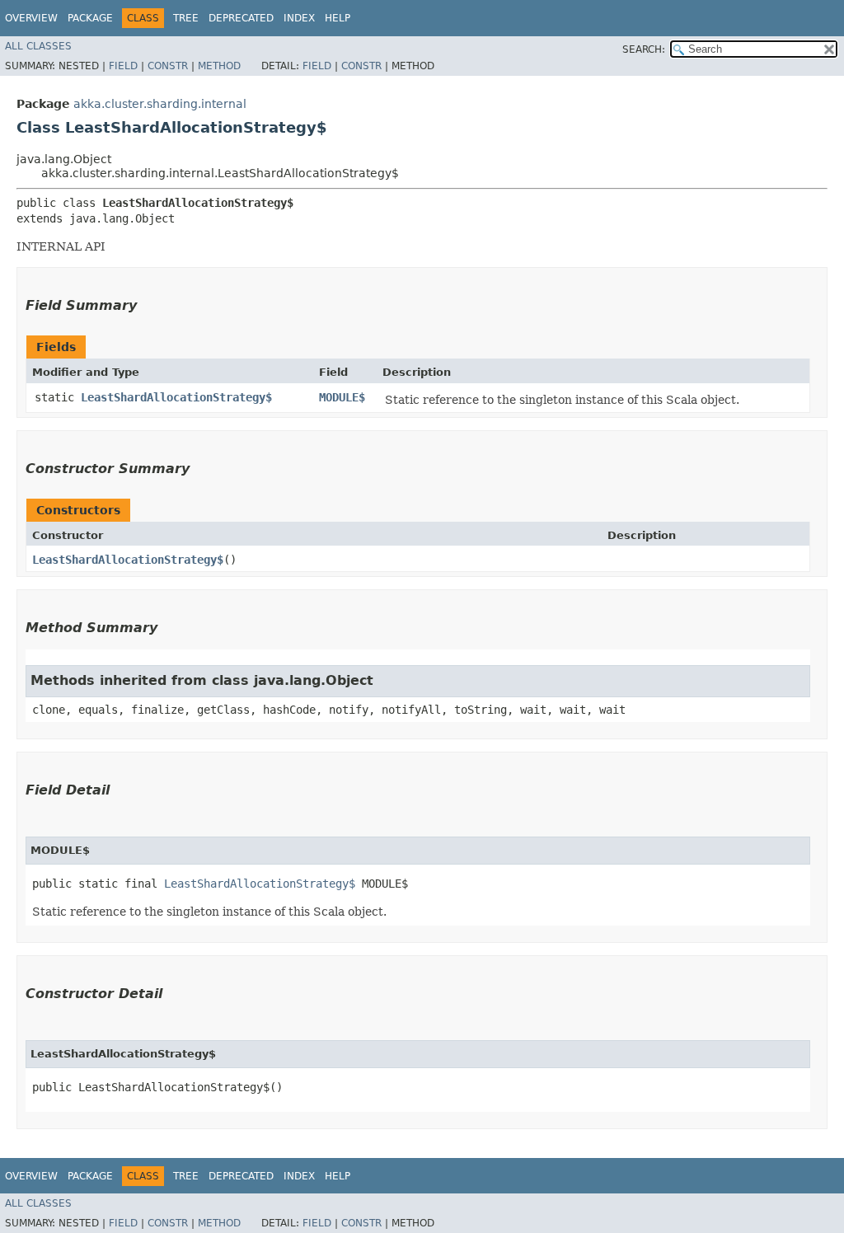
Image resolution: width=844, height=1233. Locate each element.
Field (123, 66)
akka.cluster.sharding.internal (159, 103)
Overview (31, 18)
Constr (168, 66)
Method (219, 66)
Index (299, 18)
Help (337, 18)
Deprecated (241, 18)
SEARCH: (643, 49)
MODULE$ (342, 397)
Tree (186, 18)
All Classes (38, 46)
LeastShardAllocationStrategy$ (176, 397)
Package (90, 18)
